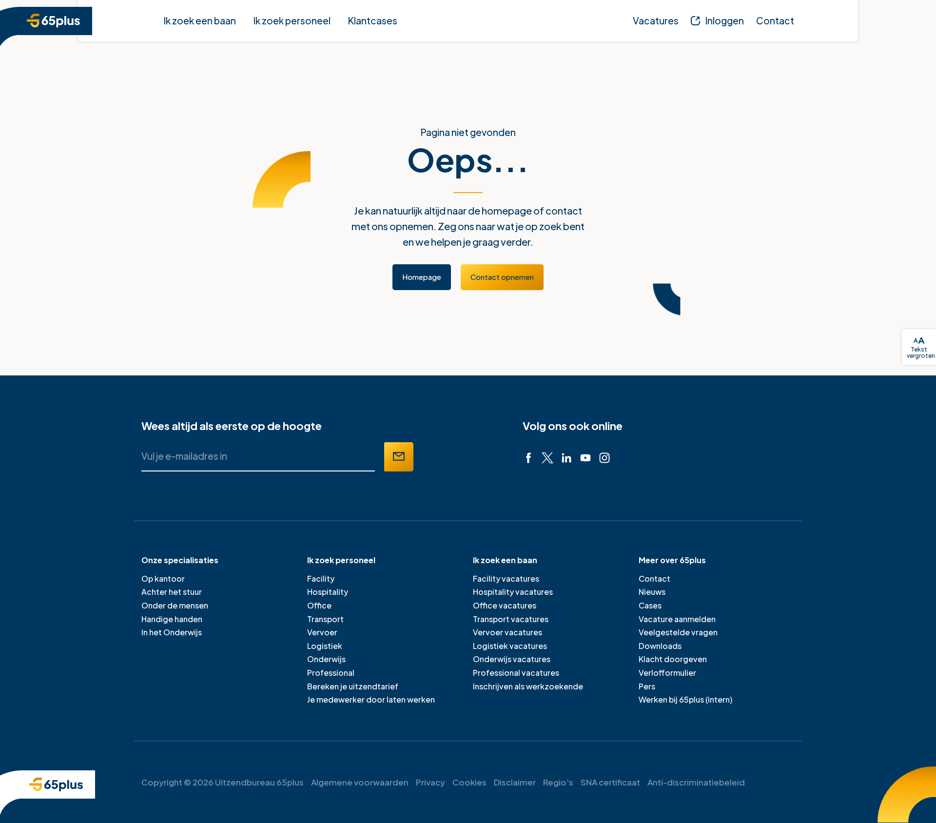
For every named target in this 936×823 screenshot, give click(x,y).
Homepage (421, 276)
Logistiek (324, 646)
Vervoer (322, 632)
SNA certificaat (610, 782)
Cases (650, 605)
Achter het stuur (171, 592)
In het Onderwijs (171, 632)
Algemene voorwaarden (360, 782)
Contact (654, 578)
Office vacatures (504, 605)
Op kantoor (163, 578)
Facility (320, 578)
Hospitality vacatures (513, 592)
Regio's (558, 782)
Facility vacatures (506, 578)
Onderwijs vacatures (511, 659)
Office (319, 605)
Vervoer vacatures (507, 632)
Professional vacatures (516, 672)
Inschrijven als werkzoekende (528, 686)
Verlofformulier (667, 672)
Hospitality (327, 592)
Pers (647, 686)
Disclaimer (515, 782)
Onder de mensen (174, 605)
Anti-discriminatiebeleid (696, 782)
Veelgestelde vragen (678, 632)
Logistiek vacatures (510, 646)
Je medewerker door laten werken (371, 699)
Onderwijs (326, 659)
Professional (330, 672)
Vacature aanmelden (677, 619)
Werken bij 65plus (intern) (685, 699)
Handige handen (171, 619)
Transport (325, 619)
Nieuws (652, 592)
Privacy (430, 782)
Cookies (469, 782)
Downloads (660, 646)
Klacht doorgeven (673, 659)
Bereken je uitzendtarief (352, 686)
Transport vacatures (510, 619)
